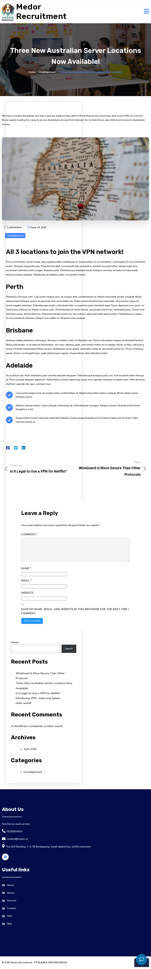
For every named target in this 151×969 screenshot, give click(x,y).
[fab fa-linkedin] (24, 448)
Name (26, 568)
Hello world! (23, 703)
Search (15, 642)
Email (26, 580)
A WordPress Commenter (27, 726)
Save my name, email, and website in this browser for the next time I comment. (75, 611)
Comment (29, 534)
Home (32, 72)
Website (27, 593)
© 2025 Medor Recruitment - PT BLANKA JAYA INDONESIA (34, 962)
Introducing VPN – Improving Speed (38, 698)
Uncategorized (47, 72)
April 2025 (30, 749)
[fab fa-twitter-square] (16, 448)
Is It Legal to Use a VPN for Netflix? (38, 693)
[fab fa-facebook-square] (8, 448)
